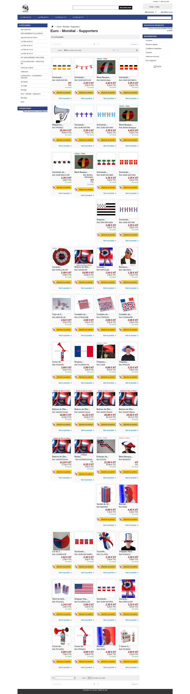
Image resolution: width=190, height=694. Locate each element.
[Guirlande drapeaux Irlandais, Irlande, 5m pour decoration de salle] (61, 67)
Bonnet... (123, 504)
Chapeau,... (102, 362)
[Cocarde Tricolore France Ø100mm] (128, 588)
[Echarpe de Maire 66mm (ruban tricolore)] (106, 446)
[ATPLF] (26, 8)
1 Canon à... (124, 646)
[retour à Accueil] (52, 27)
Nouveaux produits (154, 25)
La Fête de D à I (26, 45)
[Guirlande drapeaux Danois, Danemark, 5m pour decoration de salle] (128, 162)
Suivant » (134, 44)
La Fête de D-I (43, 17)
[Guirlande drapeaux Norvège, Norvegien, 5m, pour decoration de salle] (84, 541)
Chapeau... (124, 362)
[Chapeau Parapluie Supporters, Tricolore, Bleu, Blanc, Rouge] (128, 351)
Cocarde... (57, 267)
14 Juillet (24, 86)
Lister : (60, 50)
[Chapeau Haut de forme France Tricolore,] (128, 541)
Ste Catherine (26, 29)
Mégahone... (58, 125)
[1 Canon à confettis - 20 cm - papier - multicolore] (128, 636)
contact (155, 1)
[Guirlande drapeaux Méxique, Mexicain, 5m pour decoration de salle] (106, 162)
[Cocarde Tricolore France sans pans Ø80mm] (61, 256)
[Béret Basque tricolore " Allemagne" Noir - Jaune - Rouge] (84, 162)
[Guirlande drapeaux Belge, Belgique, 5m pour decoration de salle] (128, 67)
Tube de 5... (57, 314)
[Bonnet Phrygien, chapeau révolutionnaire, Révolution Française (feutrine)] (128, 493)
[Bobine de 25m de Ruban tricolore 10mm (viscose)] (61, 399)
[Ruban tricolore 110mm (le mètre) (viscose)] (84, 446)
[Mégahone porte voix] (61, 114)
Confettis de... (81, 314)
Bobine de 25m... (82, 267)
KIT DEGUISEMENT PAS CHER (32, 57)
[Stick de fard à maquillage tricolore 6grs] (61, 588)
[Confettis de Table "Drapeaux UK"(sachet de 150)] (84, 304)
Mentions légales (152, 44)
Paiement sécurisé (152, 56)
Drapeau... (101, 220)
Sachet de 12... (103, 504)
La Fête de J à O (27, 49)
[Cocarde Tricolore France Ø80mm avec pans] (106, 256)
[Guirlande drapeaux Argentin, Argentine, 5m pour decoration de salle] (106, 114)
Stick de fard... (59, 599)
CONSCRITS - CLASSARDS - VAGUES (32, 77)
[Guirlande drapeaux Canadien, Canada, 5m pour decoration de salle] (84, 67)
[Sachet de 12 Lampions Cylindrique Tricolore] (106, 493)
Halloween (24, 72)
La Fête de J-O (60, 17)
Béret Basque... (104, 77)
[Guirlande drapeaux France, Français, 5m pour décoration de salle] (106, 588)
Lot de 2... (56, 551)
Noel (22, 102)
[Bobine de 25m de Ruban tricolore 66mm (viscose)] (106, 399)
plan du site (165, 1)
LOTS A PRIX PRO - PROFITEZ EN (32, 63)
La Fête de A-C (25, 17)
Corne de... (57, 362)
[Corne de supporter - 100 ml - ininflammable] (61, 636)
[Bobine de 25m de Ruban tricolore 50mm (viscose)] (84, 256)
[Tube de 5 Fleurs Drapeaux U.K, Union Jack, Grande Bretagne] (61, 304)
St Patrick (24, 82)
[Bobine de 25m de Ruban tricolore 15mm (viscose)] (84, 399)
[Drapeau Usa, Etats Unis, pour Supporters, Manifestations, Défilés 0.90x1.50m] (84, 588)
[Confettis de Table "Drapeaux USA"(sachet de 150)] (106, 304)
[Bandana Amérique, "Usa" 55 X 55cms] (128, 256)
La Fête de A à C (27, 41)
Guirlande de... (59, 172)
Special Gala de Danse (29, 37)
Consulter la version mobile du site (95, 690)
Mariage (24, 90)
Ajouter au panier (63, 92)
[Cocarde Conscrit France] (106, 541)
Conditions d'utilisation (154, 48)
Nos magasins (151, 60)
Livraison (149, 40)
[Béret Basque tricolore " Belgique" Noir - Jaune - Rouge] (128, 114)
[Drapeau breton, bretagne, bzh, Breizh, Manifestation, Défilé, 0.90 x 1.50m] (106, 209)
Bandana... (124, 267)
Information (150, 36)
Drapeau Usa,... (81, 599)
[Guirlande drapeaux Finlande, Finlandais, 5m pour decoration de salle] (84, 114)
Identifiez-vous (167, 12)
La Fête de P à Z (27, 53)
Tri (114, 50)
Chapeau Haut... (126, 551)
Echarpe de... (103, 457)
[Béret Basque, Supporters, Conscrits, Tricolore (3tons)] (128, 446)
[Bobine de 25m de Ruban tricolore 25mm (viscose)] (61, 446)
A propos (149, 52)
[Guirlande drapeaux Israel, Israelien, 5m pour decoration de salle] (128, 209)
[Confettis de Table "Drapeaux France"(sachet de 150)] (128, 304)
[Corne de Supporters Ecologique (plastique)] (61, 351)
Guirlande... (57, 77)
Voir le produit (64, 98)
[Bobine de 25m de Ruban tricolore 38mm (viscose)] (128, 399)
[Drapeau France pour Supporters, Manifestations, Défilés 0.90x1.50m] (84, 351)
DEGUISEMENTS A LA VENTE (32, 33)
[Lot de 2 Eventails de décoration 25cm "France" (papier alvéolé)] (61, 541)
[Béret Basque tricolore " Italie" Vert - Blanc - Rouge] (106, 67)
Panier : (154, 7)
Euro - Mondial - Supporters (31, 94)
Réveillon (24, 98)
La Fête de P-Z (78, 17)
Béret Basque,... (126, 457)
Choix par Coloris (27, 68)
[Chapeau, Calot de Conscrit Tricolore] (106, 351)
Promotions (25, 108)
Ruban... (78, 457)
